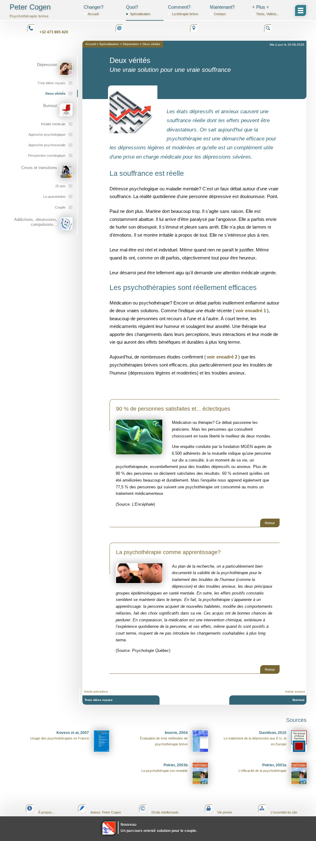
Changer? (93, 10)
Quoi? (138, 10)
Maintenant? (222, 10)
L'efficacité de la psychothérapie (262, 768)
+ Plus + (265, 10)
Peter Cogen (30, 10)
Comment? (183, 10)
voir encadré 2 (222, 356)
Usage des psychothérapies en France (59, 735)
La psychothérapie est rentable (164, 768)
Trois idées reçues (99, 700)
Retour (270, 523)
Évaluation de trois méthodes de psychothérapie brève (164, 738)
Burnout (298, 700)
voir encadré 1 (250, 310)
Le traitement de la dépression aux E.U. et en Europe (255, 738)
